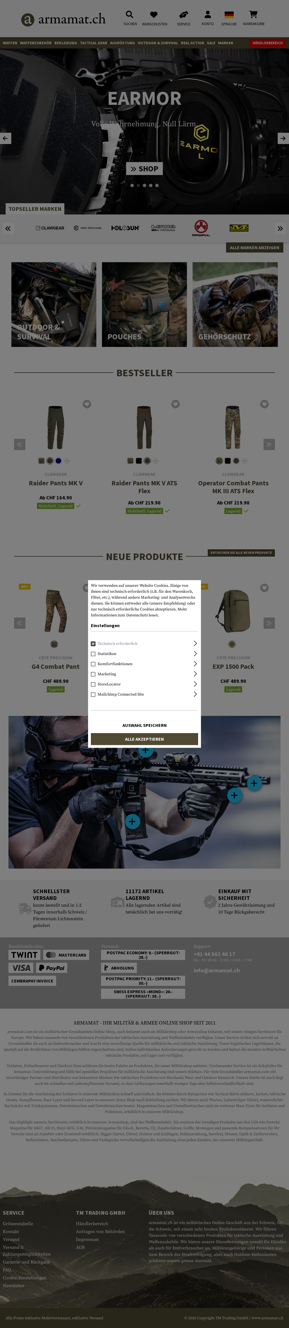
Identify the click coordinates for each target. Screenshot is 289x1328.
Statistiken (107, 654)
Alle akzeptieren (144, 739)
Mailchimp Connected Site (121, 694)
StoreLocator (109, 684)
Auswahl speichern (144, 725)
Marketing (107, 674)
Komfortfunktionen (115, 664)
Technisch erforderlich (117, 644)
